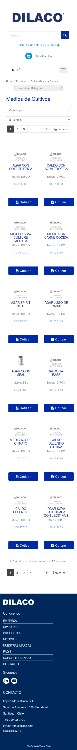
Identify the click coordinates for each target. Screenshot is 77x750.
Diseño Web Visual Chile (38, 746)
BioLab (34, 81)
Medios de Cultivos (48, 81)
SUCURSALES (12, 731)
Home (9, 81)
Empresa (10, 621)
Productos (21, 81)
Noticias (9, 639)
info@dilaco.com (22, 726)
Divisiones (11, 627)
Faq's (7, 651)
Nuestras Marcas (17, 645)
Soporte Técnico (17, 658)
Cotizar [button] (25, 202)
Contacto (11, 664)
